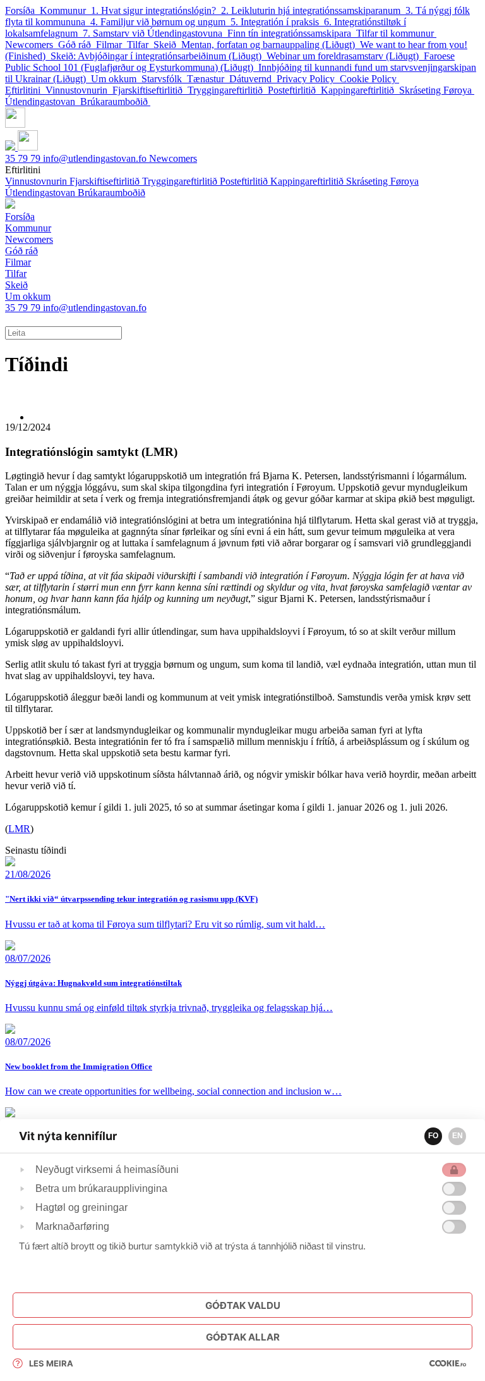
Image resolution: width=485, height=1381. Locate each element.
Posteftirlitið (294, 90)
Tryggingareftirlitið (228, 90)
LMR (19, 828)
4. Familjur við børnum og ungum (160, 21)
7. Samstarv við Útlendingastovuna (155, 33)
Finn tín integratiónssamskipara (291, 33)
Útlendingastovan (42, 101)
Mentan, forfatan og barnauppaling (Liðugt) (270, 44)
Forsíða (22, 10)
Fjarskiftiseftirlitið (150, 90)
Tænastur (208, 78)
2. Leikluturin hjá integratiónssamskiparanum (313, 10)
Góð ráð (77, 44)
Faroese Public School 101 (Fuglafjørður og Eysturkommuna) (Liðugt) (230, 62)
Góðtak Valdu (242, 1305)
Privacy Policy (308, 78)
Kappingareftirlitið (360, 90)
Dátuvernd (253, 78)
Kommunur (65, 10)
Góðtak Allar (243, 1337)
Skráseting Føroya (436, 90)
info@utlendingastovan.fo (96, 158)
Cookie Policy (369, 78)
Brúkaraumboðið (115, 101)
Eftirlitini (25, 90)
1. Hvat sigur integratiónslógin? (156, 10)
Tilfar (140, 44)
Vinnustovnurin (78, 90)
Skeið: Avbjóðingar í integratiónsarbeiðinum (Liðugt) (158, 56)
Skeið (167, 44)
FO (433, 1135)
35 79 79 (24, 158)
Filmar (111, 44)
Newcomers (31, 44)
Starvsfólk (164, 78)
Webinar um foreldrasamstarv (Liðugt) (345, 56)
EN (457, 1135)
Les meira (51, 1363)
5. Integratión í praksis (277, 21)
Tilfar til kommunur (396, 33)
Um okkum (116, 78)
